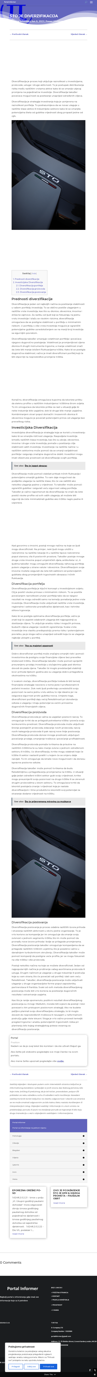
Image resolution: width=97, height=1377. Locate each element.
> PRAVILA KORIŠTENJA (60, 1300)
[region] (33, 1357)
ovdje (60, 1061)
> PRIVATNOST (56, 1305)
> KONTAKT (55, 1296)
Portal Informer (21, 21)
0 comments (61, 21)
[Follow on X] (95, 1370)
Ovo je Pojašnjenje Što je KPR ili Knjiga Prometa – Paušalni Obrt (66, 1194)
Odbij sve (31, 1366)
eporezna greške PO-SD (26, 1192)
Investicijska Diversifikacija (28, 282)
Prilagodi (16, 1366)
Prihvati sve (48, 1366)
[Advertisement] (48, 61)
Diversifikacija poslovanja (31, 292)
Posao (49, 21)
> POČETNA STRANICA (59, 1292)
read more (18, 1234)
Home (13, 26)
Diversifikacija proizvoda (30, 289)
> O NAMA (55, 1310)
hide (34, 273)
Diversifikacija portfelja (29, 285)
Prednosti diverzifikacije (26, 279)
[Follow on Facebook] (90, 1370)
